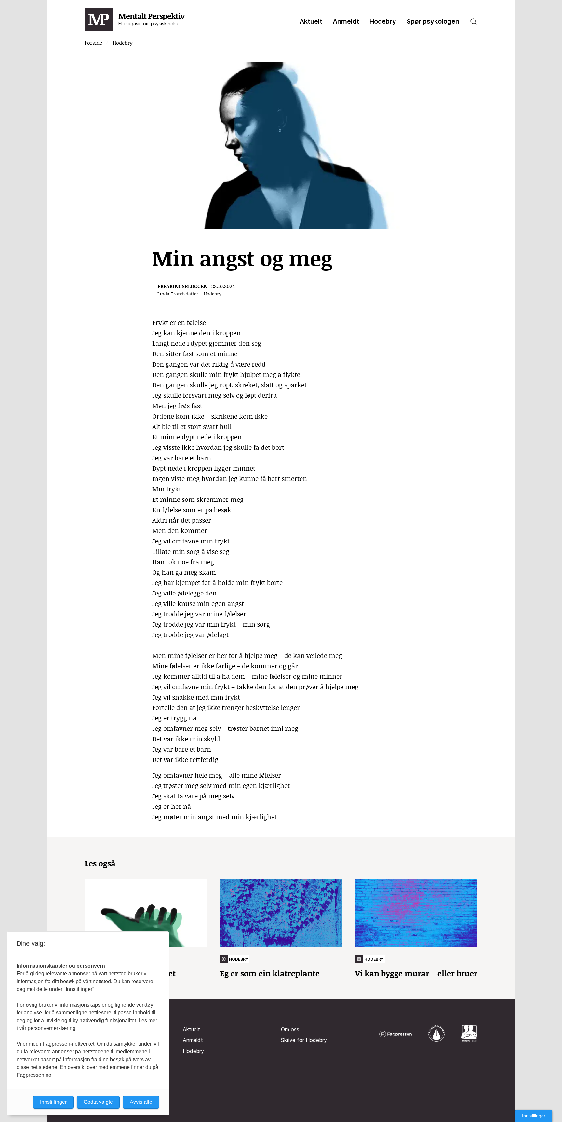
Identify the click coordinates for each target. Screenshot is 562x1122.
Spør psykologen (433, 21)
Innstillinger (533, 1115)
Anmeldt (346, 21)
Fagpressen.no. (35, 1075)
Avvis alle (141, 1102)
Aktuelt (311, 21)
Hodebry (382, 21)
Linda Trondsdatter (177, 293)
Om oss (290, 1029)
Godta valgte (98, 1102)
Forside (93, 42)
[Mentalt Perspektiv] (99, 20)
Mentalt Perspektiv (151, 18)
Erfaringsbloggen (182, 286)
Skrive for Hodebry (304, 1040)
